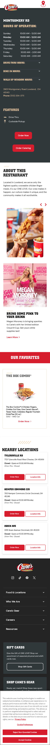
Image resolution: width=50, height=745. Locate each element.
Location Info (35, 477)
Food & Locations (16, 592)
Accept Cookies (25, 740)
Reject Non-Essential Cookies (25, 732)
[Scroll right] (46, 204)
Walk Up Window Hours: (18, 79)
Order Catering (23, 148)
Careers (10, 619)
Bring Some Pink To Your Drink (22, 315)
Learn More (12, 337)
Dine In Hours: (12, 71)
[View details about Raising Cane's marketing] (25, 285)
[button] (43, 4)
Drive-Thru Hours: (14, 62)
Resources (11, 629)
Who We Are (13, 601)
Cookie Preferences (25, 724)
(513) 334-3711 (17, 95)
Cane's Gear (12, 610)
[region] (25, 230)
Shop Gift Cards (25, 666)
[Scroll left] (41, 204)
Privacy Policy (20, 719)
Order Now (23, 135)
